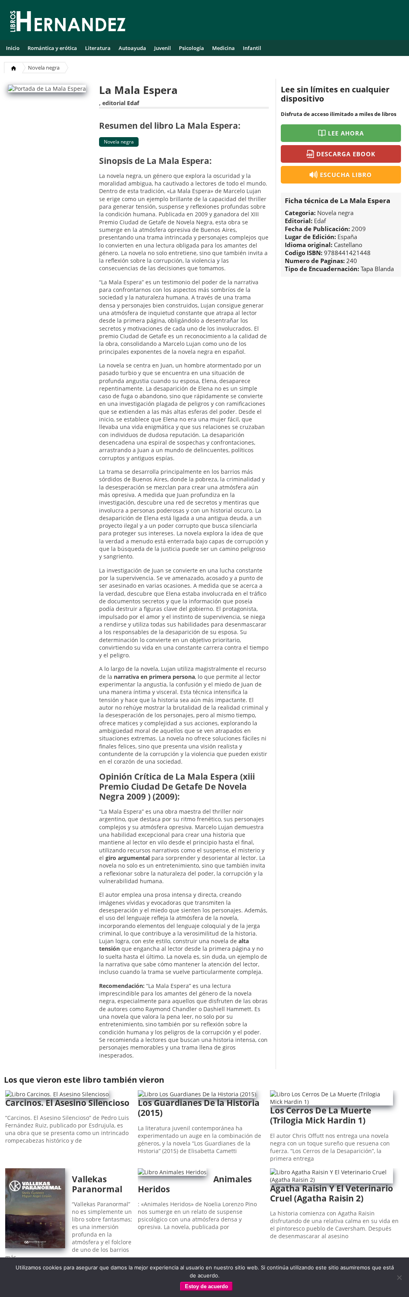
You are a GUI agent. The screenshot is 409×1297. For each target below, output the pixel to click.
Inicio (13, 48)
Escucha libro (346, 175)
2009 (358, 229)
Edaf (133, 103)
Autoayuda (132, 48)
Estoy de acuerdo (206, 1286)
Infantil (252, 48)
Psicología (191, 48)
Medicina (223, 48)
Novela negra (44, 67)
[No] (399, 1277)
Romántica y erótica (52, 48)
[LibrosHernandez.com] (68, 23)
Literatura (98, 48)
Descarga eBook (346, 154)
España (347, 237)
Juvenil (162, 48)
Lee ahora (346, 133)
